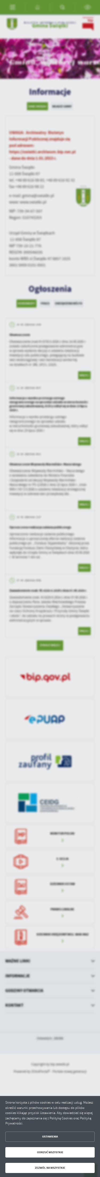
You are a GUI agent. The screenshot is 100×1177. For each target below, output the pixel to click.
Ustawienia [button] (50, 1137)
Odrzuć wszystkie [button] (50, 1152)
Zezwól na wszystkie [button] (50, 1168)
